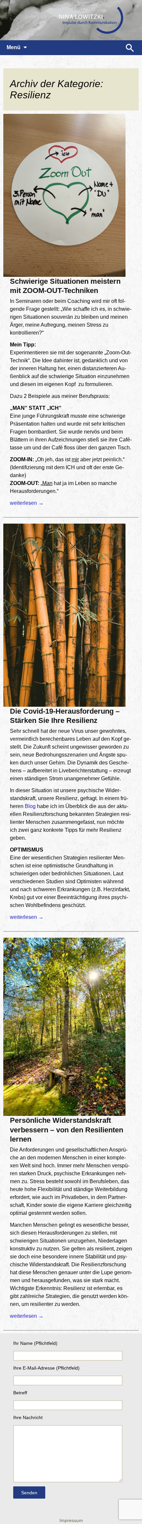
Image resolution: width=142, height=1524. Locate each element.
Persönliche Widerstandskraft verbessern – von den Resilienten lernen (66, 1129)
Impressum (71, 1520)
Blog (30, 806)
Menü (13, 47)
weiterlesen (27, 503)
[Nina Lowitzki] (71, 20)
